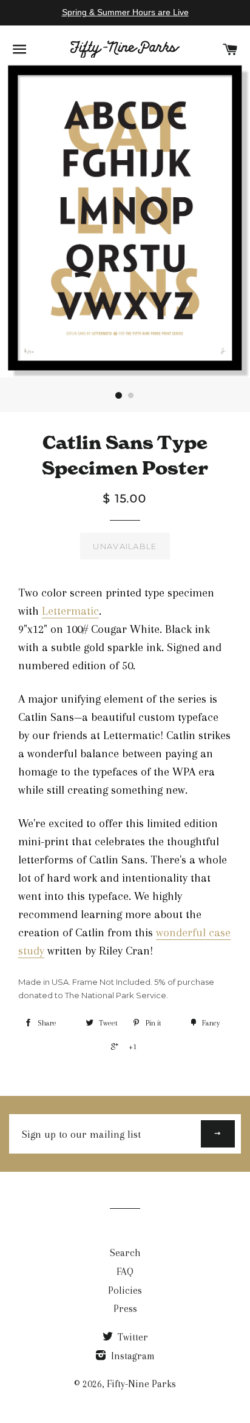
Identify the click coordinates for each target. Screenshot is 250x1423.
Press (125, 1308)
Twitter (131, 1337)
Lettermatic (70, 611)
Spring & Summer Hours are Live (125, 12)
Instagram (132, 1356)
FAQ (125, 1271)
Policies (125, 1290)
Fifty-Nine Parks (141, 1384)
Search (125, 1253)
